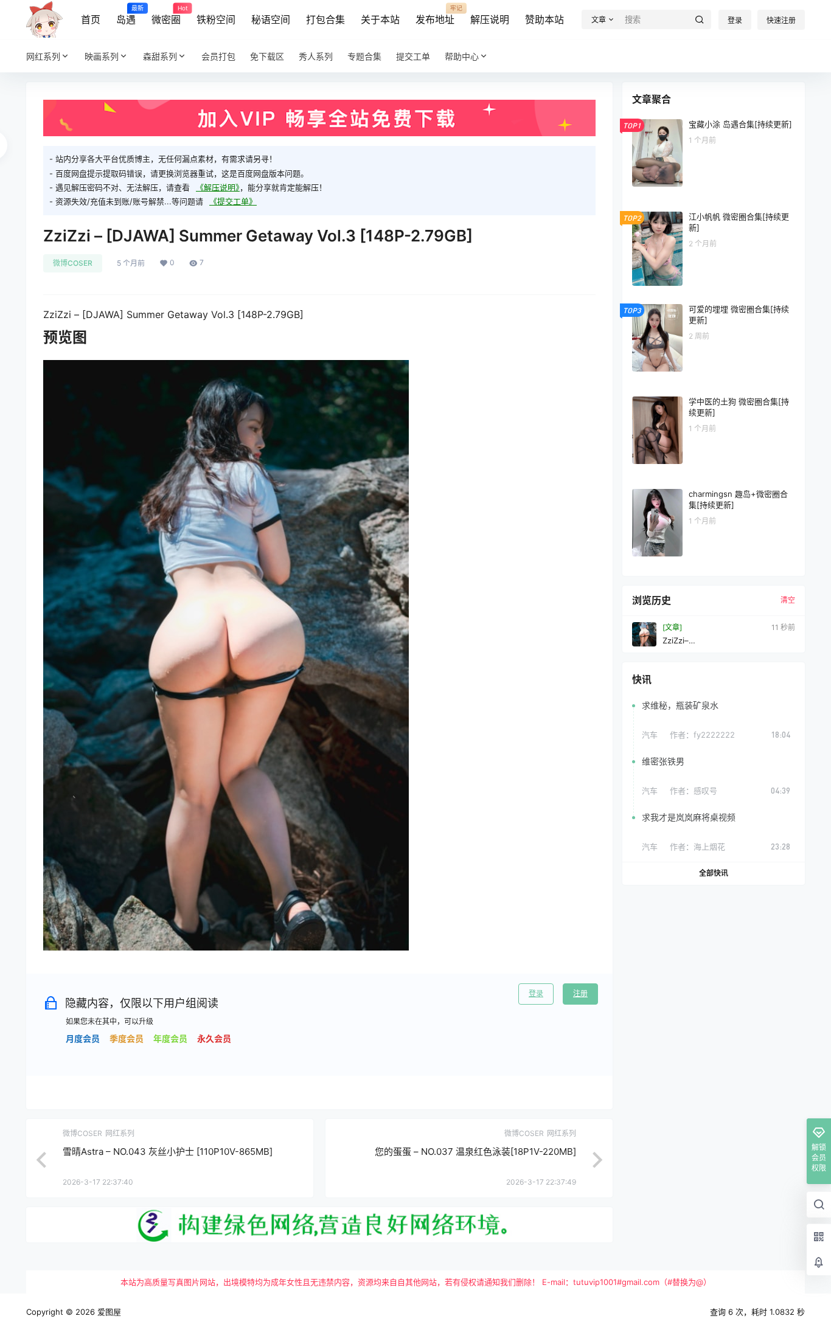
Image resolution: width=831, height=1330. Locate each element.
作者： (702, 734)
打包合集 (325, 19)
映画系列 (102, 56)
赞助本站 (544, 19)
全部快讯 (713, 873)
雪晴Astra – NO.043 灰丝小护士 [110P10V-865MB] (168, 1151)
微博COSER (72, 263)
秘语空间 (270, 19)
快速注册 (781, 20)
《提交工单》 (233, 201)
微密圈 (166, 15)
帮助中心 (462, 56)
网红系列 (43, 56)
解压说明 (489, 19)
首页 (90, 19)
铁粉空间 (215, 19)
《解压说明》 (218, 187)
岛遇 (126, 15)
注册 (580, 993)
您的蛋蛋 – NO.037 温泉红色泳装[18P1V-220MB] (475, 1151)
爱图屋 (108, 1312)
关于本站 (380, 19)
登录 (735, 20)
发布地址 (434, 15)
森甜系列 (160, 56)
